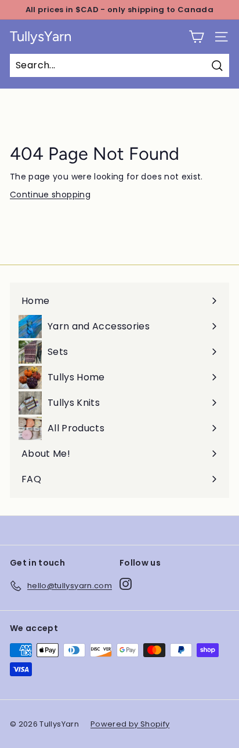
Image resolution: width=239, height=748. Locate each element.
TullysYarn (40, 36)
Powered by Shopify (129, 723)
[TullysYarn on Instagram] (125, 584)
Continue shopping (50, 194)
